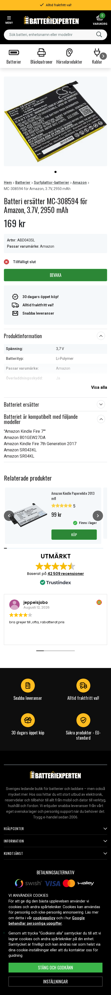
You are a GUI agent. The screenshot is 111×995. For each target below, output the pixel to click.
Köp (74, 534)
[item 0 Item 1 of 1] (55, 121)
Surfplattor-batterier (51, 182)
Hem (8, 182)
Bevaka (55, 275)
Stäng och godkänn (55, 967)
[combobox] (55, 34)
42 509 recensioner (65, 573)
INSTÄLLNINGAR (55, 981)
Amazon (80, 182)
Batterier (22, 182)
